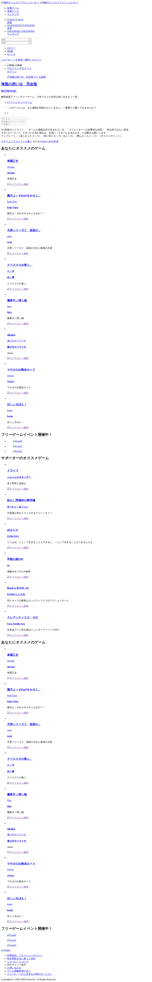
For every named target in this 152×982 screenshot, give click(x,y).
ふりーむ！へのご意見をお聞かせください (29, 974)
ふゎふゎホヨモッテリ (19, 477)
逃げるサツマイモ (16, 340)
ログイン (37, 60)
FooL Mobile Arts (16, 624)
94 (8, 565)
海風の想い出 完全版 (19, 84)
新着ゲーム (13, 8)
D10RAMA (13, 536)
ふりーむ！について (17, 961)
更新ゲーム (13, 11)
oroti (9, 236)
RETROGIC (9, 90)
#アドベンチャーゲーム (19, 102)
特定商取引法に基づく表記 (21, 958)
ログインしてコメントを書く (16, 141)
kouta (9, 410)
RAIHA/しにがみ (16, 594)
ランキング (13, 14)
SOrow (10, 375)
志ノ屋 (10, 271)
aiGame (10, 167)
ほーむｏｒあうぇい (17, 507)
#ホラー (11, 48)
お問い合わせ (14, 968)
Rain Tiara (12, 201)
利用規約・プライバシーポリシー (25, 955)
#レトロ (11, 54)
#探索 (10, 51)
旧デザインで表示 (16, 964)
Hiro (9, 306)
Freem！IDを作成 (49, 141)
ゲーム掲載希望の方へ (19, 971)
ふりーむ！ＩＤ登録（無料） (16, 60)
